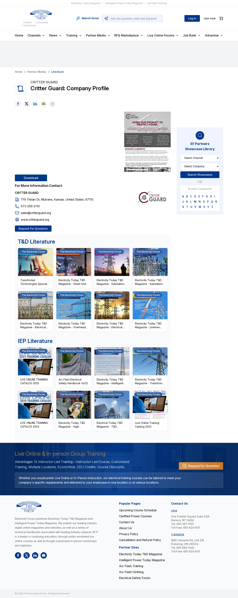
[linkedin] (35, 104)
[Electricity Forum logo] (41, 15)
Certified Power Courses (135, 516)
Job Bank (189, 35)
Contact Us (126, 522)
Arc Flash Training (131, 566)
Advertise (212, 35)
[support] (44, 104)
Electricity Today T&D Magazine (140, 554)
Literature (57, 71)
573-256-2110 (30, 206)
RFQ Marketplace (126, 35)
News (53, 35)
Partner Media (96, 35)
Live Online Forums (160, 35)
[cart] (221, 18)
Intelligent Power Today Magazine (124, 3)
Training (71, 35)
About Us (125, 528)
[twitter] (26, 104)
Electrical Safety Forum (134, 578)
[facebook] (18, 104)
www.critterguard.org (35, 219)
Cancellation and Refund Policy (140, 540)
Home (19, 35)
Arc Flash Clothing (157, 3)
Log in (192, 18)
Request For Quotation (33, 228)
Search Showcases (199, 174)
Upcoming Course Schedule (138, 510)
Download (31, 178)
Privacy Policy (128, 534)
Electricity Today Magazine (86, 3)
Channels (34, 35)
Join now (210, 18)
